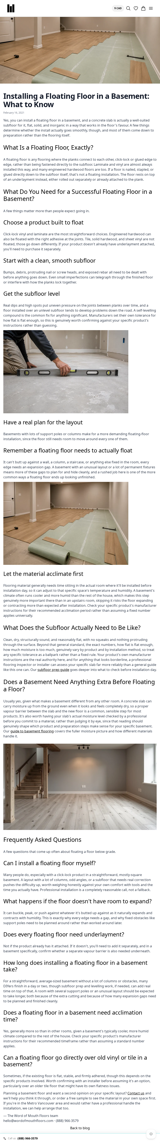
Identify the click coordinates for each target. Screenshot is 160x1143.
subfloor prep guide (53, 669)
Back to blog (80, 1128)
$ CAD (119, 8)
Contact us (136, 1093)
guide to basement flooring (32, 731)
